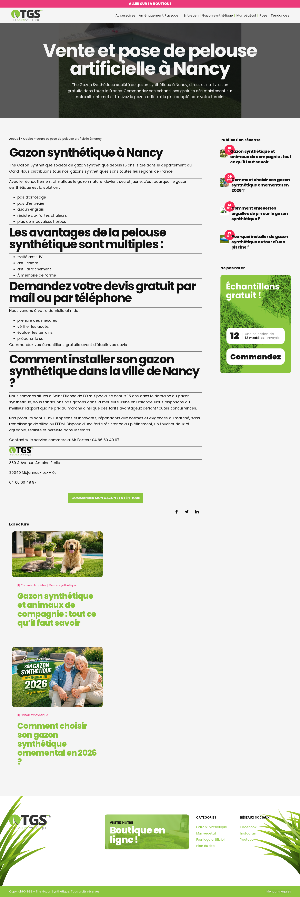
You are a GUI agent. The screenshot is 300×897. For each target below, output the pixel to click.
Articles (28, 139)
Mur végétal (246, 15)
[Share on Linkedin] (197, 512)
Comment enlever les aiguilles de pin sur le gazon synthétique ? (259, 213)
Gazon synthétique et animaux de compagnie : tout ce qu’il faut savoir (56, 609)
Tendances (280, 15)
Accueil (14, 139)
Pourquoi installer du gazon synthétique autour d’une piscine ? (259, 242)
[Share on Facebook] (176, 512)
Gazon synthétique (217, 15)
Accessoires (125, 15)
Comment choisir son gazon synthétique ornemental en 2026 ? (57, 744)
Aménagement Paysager (159, 15)
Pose (263, 15)
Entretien (191, 15)
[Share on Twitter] (187, 512)
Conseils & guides (33, 585)
